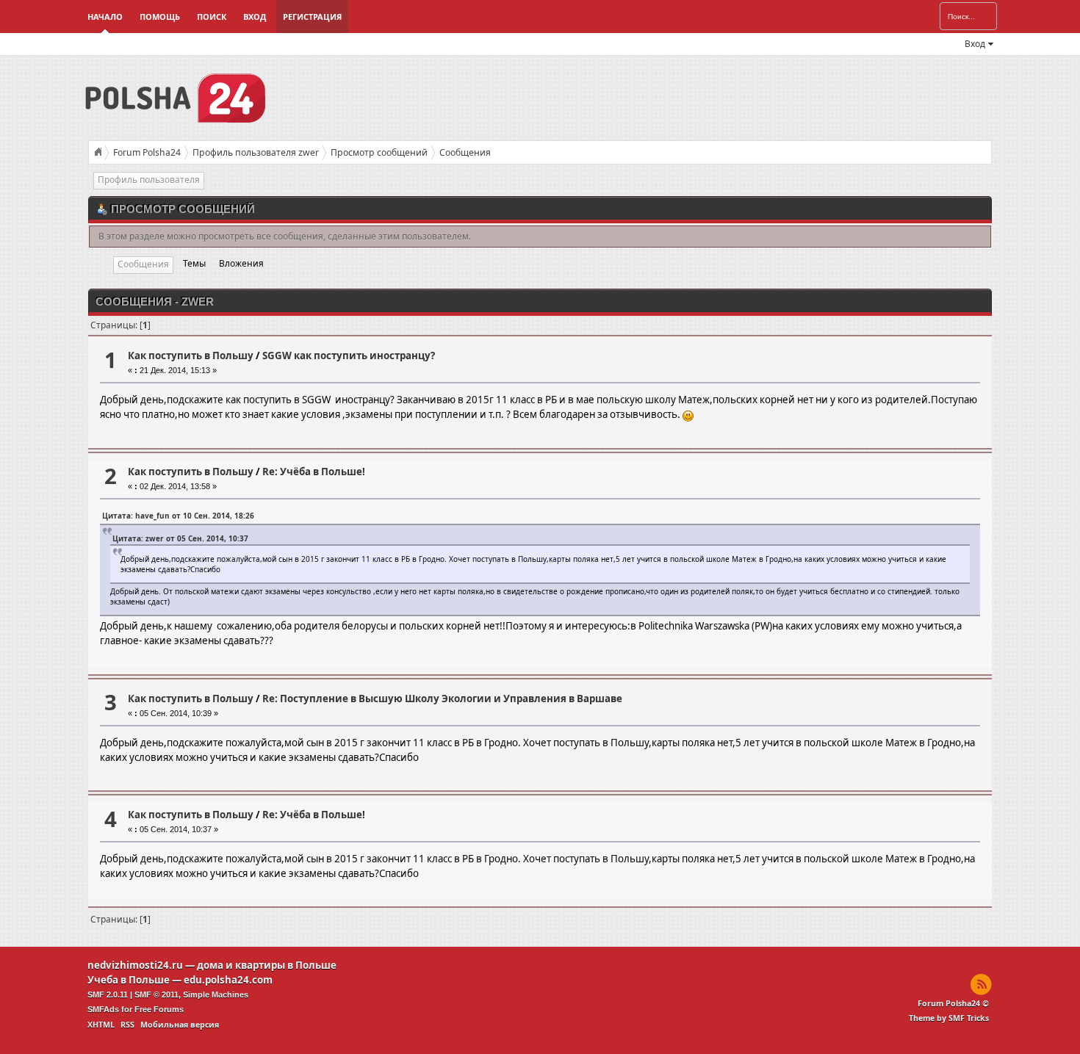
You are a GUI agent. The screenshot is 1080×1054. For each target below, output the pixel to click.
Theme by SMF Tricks (949, 1018)
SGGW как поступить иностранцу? (348, 355)
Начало (105, 16)
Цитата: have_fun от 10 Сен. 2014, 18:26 (178, 515)
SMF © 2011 (156, 994)
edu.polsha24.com (228, 979)
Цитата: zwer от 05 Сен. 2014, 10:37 (180, 538)
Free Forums (159, 1009)
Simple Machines (215, 994)
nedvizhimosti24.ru (135, 965)
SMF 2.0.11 (107, 994)
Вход (254, 16)
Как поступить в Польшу (190, 355)
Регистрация (312, 16)
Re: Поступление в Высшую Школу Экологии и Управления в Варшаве (442, 698)
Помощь (160, 16)
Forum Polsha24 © (953, 1003)
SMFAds (103, 1009)
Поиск (211, 16)
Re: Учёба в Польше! (313, 471)
